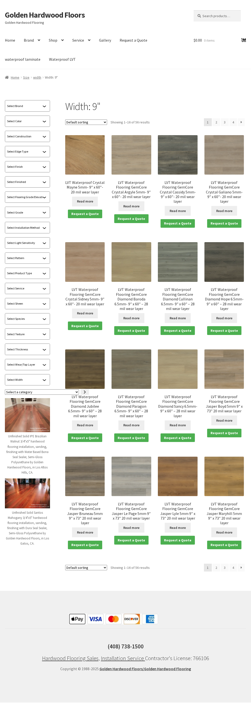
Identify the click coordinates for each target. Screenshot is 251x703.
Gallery (105, 40)
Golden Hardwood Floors (45, 15)
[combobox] (25, 106)
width (37, 77)
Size (26, 77)
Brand (29, 40)
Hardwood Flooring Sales (70, 658)
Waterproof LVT (62, 59)
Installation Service (123, 658)
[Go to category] (85, 392)
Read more (85, 201)
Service (78, 40)
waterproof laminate (22, 59)
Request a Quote (133, 40)
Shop (53, 40)
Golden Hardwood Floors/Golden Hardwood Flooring (145, 668)
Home (10, 40)
